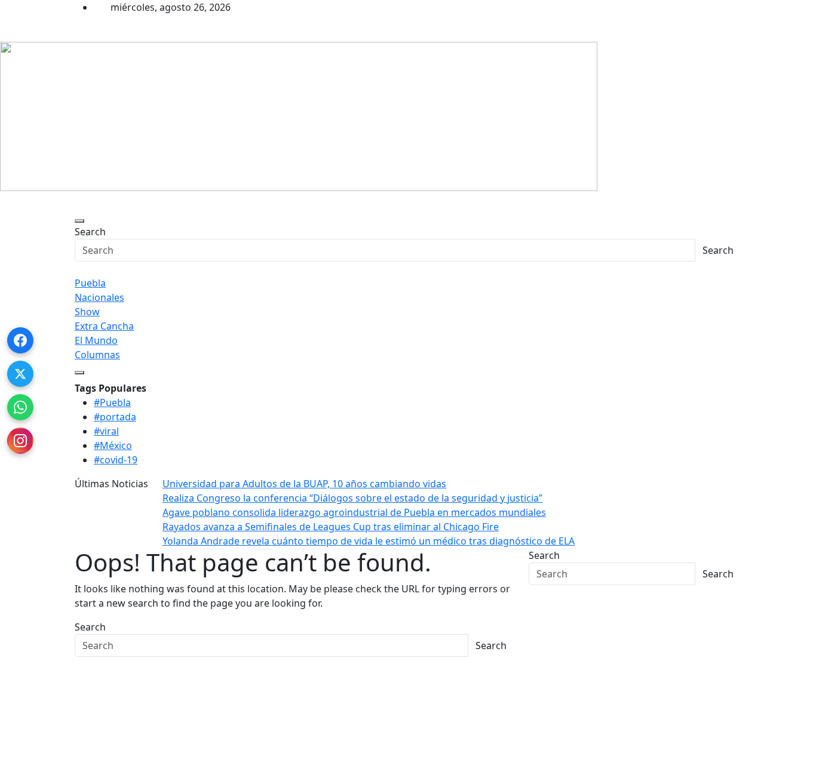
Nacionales (99, 297)
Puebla (90, 283)
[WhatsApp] (20, 407)
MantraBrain (36, 773)
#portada (115, 416)
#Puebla (112, 402)
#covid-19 (115, 459)
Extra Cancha (104, 326)
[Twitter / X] (20, 374)
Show (87, 311)
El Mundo (96, 340)
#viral (106, 431)
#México (113, 445)
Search (90, 231)
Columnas (97, 354)
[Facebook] (20, 340)
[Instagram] (20, 441)
